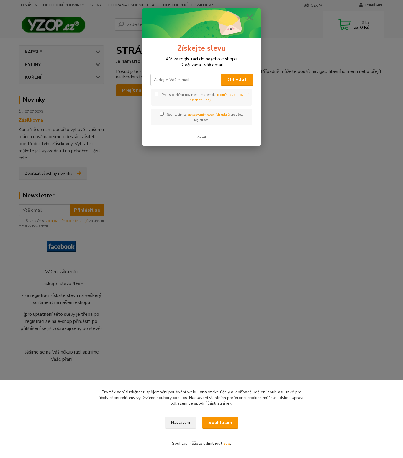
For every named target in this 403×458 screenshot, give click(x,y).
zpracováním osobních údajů (208, 114)
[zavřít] (250, 17)
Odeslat (237, 79)
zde (226, 443)
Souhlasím (220, 422)
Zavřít (201, 137)
